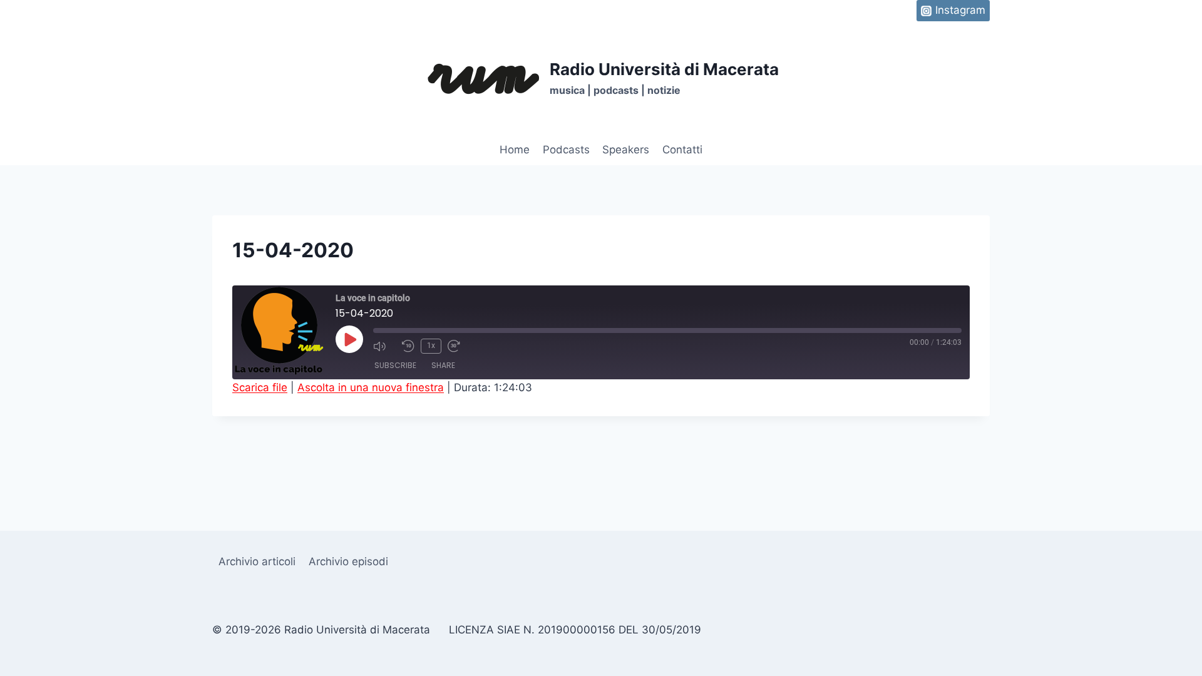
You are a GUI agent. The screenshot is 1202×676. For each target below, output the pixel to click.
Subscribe (395, 365)
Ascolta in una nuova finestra (370, 387)
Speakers (625, 149)
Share (443, 365)
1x (431, 345)
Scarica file (259, 387)
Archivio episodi (348, 561)
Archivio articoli (256, 561)
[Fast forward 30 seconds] (459, 346)
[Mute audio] (384, 346)
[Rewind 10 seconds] (408, 346)
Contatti (682, 149)
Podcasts (566, 149)
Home (515, 149)
